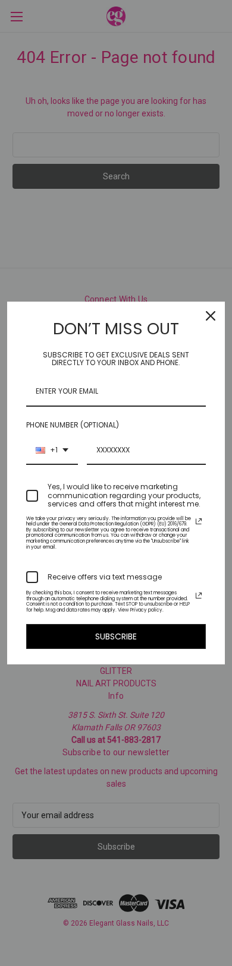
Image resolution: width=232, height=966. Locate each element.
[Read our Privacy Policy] (199, 521)
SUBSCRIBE (116, 636)
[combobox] (52, 450)
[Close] (210, 316)
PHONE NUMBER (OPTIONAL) (72, 425)
